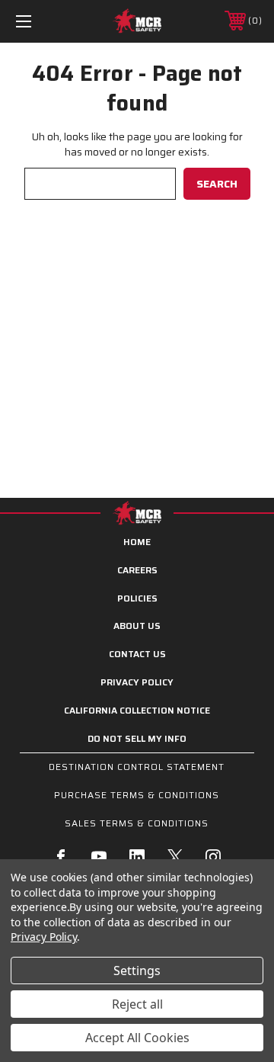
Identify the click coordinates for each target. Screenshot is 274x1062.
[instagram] (213, 856)
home (137, 541)
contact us (137, 654)
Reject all (137, 1004)
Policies (137, 598)
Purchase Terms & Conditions (136, 795)
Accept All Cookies (137, 1037)
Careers (137, 570)
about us (137, 625)
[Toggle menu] (40, 21)
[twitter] (175, 856)
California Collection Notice (137, 710)
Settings (137, 970)
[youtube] (99, 856)
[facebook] (60, 856)
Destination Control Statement (137, 766)
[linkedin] (137, 856)
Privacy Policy (137, 682)
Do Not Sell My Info (137, 738)
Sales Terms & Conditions (137, 823)
